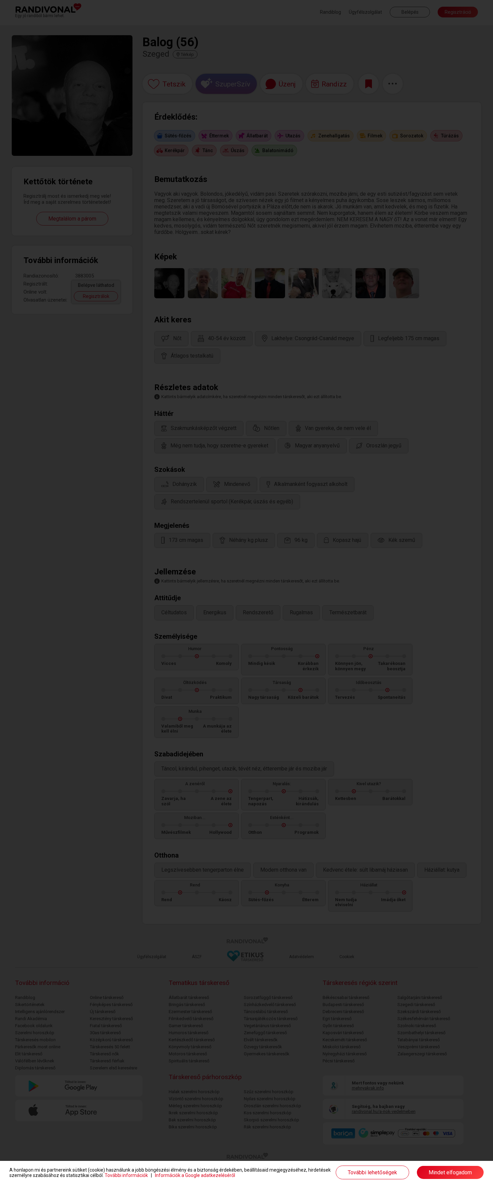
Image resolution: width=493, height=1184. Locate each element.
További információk (126, 1175)
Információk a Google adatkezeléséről (195, 1175)
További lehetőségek (372, 1172)
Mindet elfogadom (450, 1172)
